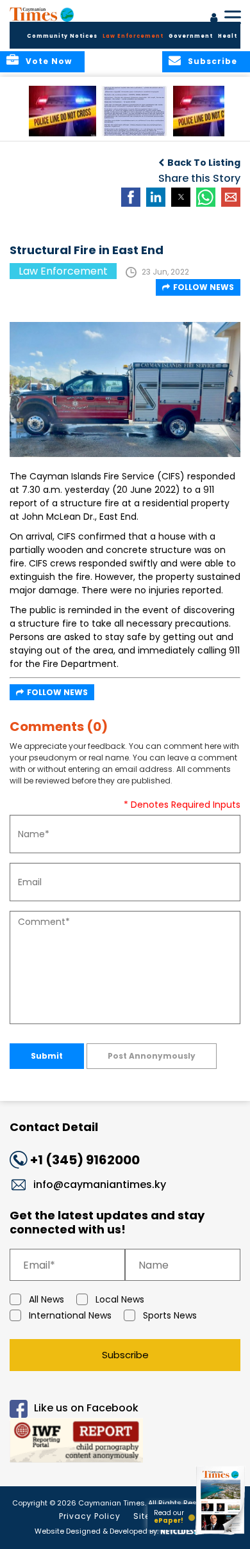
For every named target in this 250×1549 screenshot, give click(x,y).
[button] (62, 111)
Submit (47, 1055)
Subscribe (125, 1354)
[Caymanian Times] (42, 14)
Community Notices (62, 36)
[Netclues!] (178, 1530)
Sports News (170, 1315)
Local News (120, 1299)
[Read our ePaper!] (221, 1534)
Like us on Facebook (86, 1408)
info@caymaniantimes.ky (99, 1184)
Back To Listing (203, 162)
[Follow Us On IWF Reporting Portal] (125, 1442)
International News (70, 1315)
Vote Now (49, 61)
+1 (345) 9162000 (85, 1160)
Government (191, 36)
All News (46, 1299)
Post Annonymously (152, 1055)
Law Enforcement (133, 36)
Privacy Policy (90, 1516)
